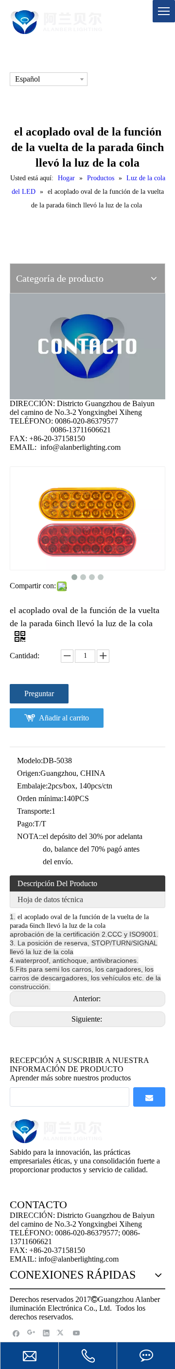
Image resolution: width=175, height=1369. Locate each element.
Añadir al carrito (64, 718)
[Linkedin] (46, 1333)
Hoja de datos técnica (50, 899)
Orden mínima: (40, 798)
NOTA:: (30, 836)
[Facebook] (16, 1333)
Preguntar (39, 693)
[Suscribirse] (149, 1097)
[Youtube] (76, 1333)
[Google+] (31, 1333)
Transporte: (34, 811)
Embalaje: (32, 786)
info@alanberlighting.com (80, 447)
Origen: (28, 773)
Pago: (26, 824)
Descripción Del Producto (57, 883)
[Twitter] (61, 1333)
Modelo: (30, 760)
